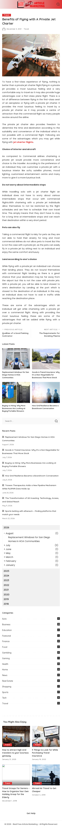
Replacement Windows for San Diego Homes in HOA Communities (15, 375)
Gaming (6, 658)
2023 (6, 580)
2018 (6, 603)
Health (5, 664)
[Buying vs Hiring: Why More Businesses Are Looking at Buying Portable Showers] (16, 392)
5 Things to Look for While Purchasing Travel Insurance (45, 753)
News (4, 675)
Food (4, 647)
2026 (6, 527)
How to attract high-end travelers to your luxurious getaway (15, 753)
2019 (6, 599)
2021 (6, 589)
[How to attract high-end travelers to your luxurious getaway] (16, 736)
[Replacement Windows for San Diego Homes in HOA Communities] (16, 358)
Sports (5, 692)
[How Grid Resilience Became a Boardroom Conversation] (46, 392)
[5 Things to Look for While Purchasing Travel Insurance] (46, 736)
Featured (6, 636)
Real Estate (7, 681)
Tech (4, 697)
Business (6, 624)
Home (5, 669)
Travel (6, 15)
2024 (6, 575)
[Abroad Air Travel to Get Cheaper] (46, 775)
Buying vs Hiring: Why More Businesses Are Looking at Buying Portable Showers (13, 408)
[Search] (58, 4)
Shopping (6, 686)
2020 (6, 594)
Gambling (6, 652)
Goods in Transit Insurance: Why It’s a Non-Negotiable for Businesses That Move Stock (46, 375)
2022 (6, 585)
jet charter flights (23, 142)
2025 (6, 571)
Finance (6, 641)
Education (7, 630)
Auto (4, 619)
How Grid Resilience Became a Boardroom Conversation (32, 475)
